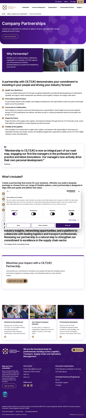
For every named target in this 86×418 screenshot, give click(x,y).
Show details (72, 220)
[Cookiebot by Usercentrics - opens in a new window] (68, 191)
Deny (18, 225)
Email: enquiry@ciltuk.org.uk (32, 369)
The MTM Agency (79, 414)
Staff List (26, 374)
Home (3, 13)
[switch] (33, 214)
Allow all (67, 225)
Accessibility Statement (31, 411)
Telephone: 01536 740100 (31, 371)
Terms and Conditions (8, 411)
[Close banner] (79, 191)
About (66, 1)
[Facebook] (24, 385)
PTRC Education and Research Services (68, 369)
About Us (26, 377)
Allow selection (43, 225)
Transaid (58, 385)
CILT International (61, 371)
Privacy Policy (19, 411)
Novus (57, 380)
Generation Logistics (61, 382)
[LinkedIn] (31, 385)
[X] (28, 385)
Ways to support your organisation (17, 13)
